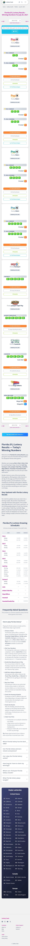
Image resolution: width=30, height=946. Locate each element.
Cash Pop (4, 566)
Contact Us (18, 927)
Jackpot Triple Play (7, 590)
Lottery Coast (15, 943)
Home (4, 6)
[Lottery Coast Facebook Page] (2, 922)
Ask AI (15, 31)
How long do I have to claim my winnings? (13, 764)
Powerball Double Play (8, 601)
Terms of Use (4, 936)
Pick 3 (3, 543)
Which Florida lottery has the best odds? (14, 743)
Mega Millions (6, 594)
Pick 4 (3, 551)
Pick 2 (3, 536)
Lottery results (10, 6)
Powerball (5, 597)
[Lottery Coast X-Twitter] (10, 922)
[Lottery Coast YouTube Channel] (7, 922)
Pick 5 (3, 558)
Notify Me (16, 83)
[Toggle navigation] (25, 2)
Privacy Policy (4, 938)
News (3, 931)
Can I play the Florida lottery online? (12, 757)
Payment (18, 929)
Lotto (3, 587)
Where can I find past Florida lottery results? (12, 772)
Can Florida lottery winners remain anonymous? (12, 750)
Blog (3, 929)
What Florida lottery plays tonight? (11, 779)
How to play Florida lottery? (12, 622)
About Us (4, 927)
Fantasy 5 (4, 579)
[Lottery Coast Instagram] (4, 922)
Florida (16, 6)
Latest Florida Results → (15, 23)
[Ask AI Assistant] (19, 2)
